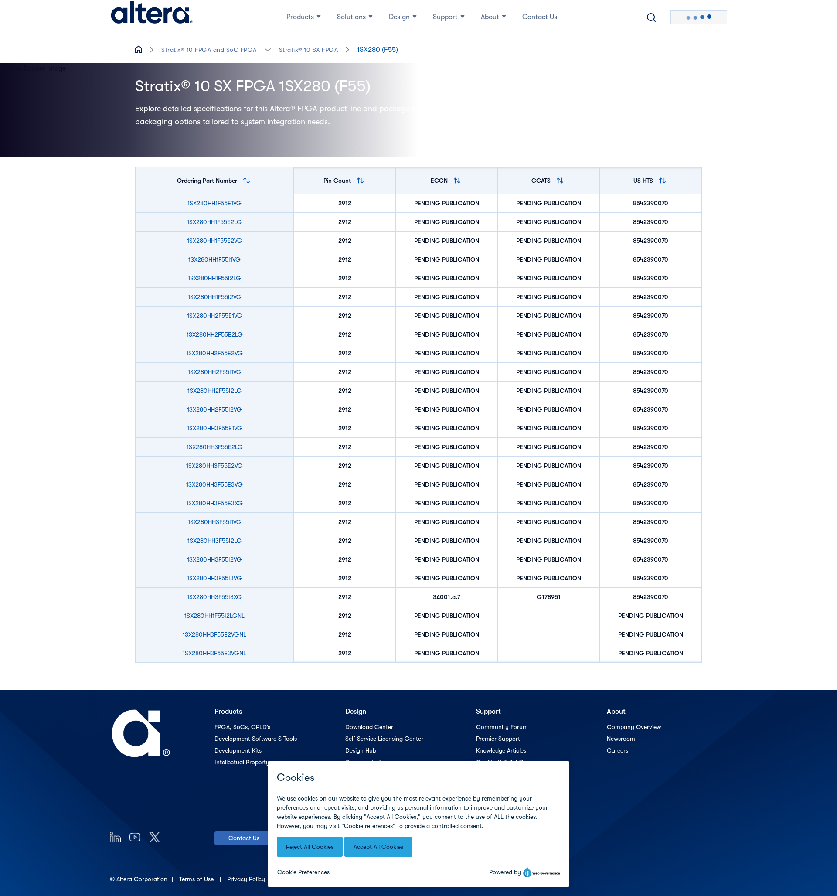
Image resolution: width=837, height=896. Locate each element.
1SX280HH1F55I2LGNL (214, 615)
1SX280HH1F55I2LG (214, 278)
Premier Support (498, 738)
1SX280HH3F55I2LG (214, 540)
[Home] (152, 17)
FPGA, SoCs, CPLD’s (242, 726)
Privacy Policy (247, 879)
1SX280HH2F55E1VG (214, 315)
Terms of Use (197, 879)
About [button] (490, 17)
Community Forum (502, 726)
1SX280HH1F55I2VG (215, 296)
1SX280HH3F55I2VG (214, 559)
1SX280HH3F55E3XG (214, 503)
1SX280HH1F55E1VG (214, 203)
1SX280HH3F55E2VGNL (214, 634)
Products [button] (300, 17)
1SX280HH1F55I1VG (214, 259)
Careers (617, 750)
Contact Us (243, 838)
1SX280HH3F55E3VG (214, 484)
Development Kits (238, 750)
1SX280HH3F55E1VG (214, 428)
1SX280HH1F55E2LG (214, 221)
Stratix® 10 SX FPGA (308, 49)
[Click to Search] (651, 17)
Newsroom (621, 738)
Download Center (369, 726)
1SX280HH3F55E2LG (215, 446)
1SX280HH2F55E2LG (215, 334)
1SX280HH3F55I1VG (215, 521)
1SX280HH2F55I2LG (214, 390)
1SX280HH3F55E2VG (214, 465)
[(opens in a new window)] (115, 836)
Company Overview (634, 726)
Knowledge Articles (501, 750)
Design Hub (360, 750)
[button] (268, 49)
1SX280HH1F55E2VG (214, 240)
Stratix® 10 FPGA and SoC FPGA (209, 49)
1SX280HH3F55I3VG (214, 578)
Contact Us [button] (539, 17)
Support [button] (445, 17)
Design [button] (399, 17)
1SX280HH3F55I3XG (214, 596)
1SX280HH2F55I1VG (215, 371)
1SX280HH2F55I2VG (214, 409)
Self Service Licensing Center (384, 738)
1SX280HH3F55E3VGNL (214, 653)
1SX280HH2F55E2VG (214, 353)
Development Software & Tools (255, 738)
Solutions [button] (351, 17)
